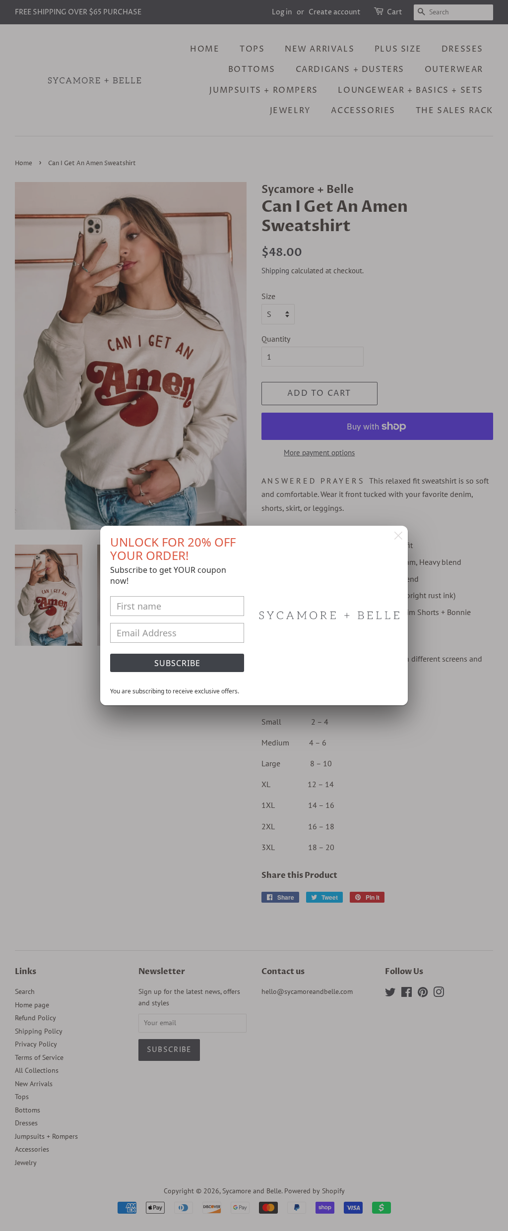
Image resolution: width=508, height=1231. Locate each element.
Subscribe (177, 663)
